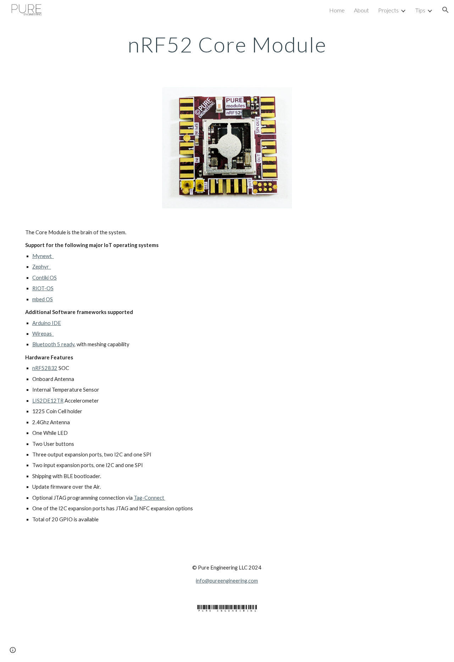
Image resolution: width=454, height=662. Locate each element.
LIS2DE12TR (47, 401)
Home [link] (337, 10)
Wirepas (43, 334)
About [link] (361, 10)
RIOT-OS (43, 288)
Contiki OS (44, 278)
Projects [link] (388, 10)
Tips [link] (420, 10)
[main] (227, 44)
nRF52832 (44, 368)
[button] (445, 9)
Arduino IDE (46, 323)
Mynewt (43, 256)
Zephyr (41, 267)
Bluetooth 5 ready (53, 344)
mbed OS (42, 299)
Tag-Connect (149, 498)
